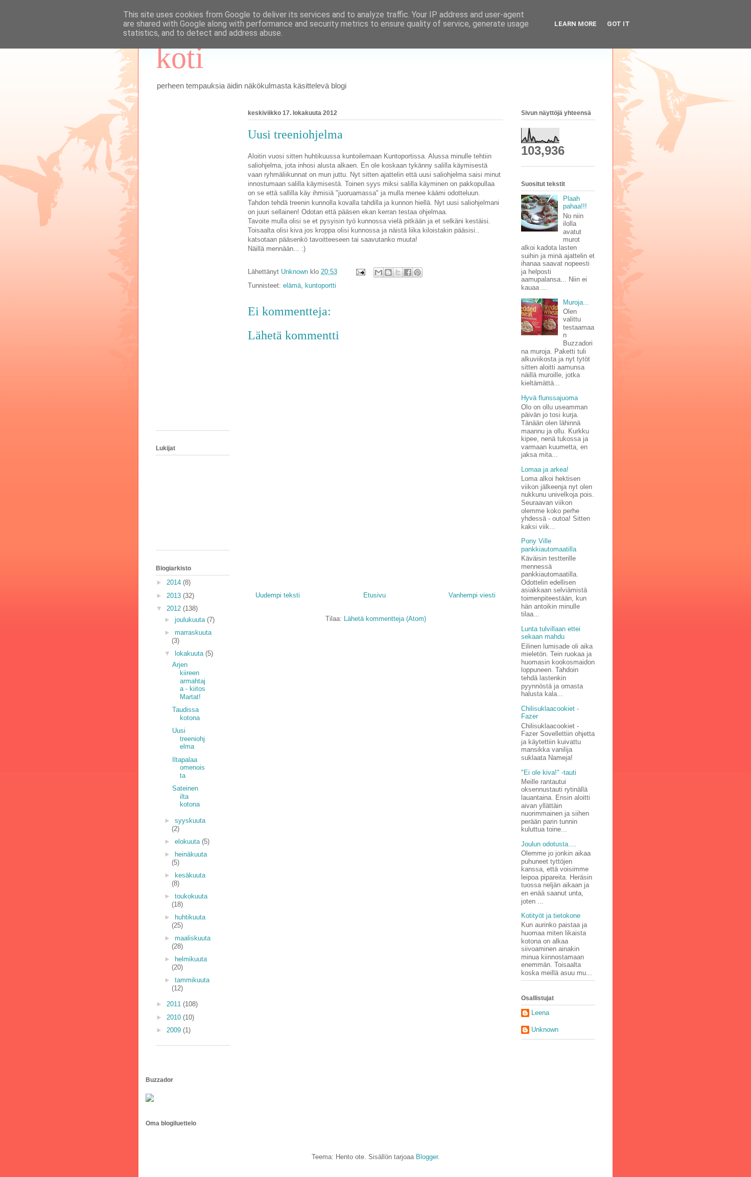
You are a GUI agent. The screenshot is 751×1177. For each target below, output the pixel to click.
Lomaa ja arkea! (545, 469)
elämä (292, 285)
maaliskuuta (192, 938)
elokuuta (188, 841)
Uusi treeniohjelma (188, 738)
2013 (175, 595)
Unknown (544, 1029)
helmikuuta (191, 959)
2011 (175, 1004)
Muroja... (576, 302)
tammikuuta (192, 980)
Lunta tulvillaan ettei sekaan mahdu (550, 633)
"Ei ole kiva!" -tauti (548, 772)
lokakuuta (190, 653)
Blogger (427, 1157)
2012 (175, 608)
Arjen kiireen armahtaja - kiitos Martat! (188, 680)
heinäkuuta (191, 854)
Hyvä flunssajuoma (549, 398)
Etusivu (374, 595)
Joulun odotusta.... (548, 844)
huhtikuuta (190, 917)
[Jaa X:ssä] (398, 272)
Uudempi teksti (277, 595)
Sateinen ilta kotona (186, 796)
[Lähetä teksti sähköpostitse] (360, 271)
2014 (175, 582)
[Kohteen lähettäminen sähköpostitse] (378, 272)
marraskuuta (193, 632)
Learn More (575, 24)
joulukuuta (191, 620)
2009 (175, 1030)
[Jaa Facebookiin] (408, 272)
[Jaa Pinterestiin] (417, 272)
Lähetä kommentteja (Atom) (385, 618)
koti (180, 58)
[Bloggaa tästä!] (388, 272)
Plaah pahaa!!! (575, 203)
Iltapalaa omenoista (188, 767)
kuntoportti (320, 285)
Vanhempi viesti (472, 595)
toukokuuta (191, 896)
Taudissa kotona (186, 714)
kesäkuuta (190, 875)
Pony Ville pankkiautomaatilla (548, 545)
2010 (175, 1017)
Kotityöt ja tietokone (550, 915)
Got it (618, 24)
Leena (540, 1013)
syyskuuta (190, 820)
